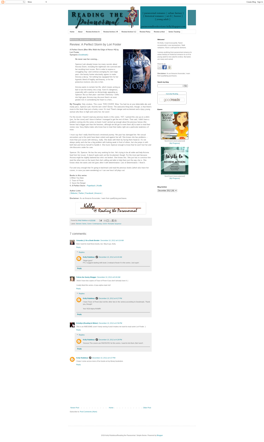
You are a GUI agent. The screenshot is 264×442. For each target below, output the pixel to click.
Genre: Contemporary (94, 224)
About (80, 32)
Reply (78, 247)
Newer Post (74, 408)
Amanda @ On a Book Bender (88, 240)
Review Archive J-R (110, 32)
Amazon (98, 193)
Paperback (91, 186)
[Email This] (105, 220)
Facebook (89, 193)
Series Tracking (174, 32)
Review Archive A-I (93, 32)
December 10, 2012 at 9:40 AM (108, 277)
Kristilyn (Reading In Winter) (87, 323)
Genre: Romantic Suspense (112, 224)
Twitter (81, 193)
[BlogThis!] (107, 220)
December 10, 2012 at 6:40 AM (110, 257)
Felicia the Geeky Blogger (86, 277)
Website (74, 193)
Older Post (147, 408)
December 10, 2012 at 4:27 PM (110, 298)
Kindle (99, 186)
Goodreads (83, 55)
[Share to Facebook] (113, 220)
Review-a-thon (159, 32)
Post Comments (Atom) (88, 412)
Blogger (160, 435)
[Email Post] (100, 220)
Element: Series (81, 224)
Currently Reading (172, 94)
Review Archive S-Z (129, 32)
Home (72, 32)
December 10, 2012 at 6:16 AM (112, 240)
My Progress (174, 143)
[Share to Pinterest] (115, 220)
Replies (82, 252)
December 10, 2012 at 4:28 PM (110, 340)
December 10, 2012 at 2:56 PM (110, 323)
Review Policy (145, 32)
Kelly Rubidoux (89, 257)
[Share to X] (110, 220)
